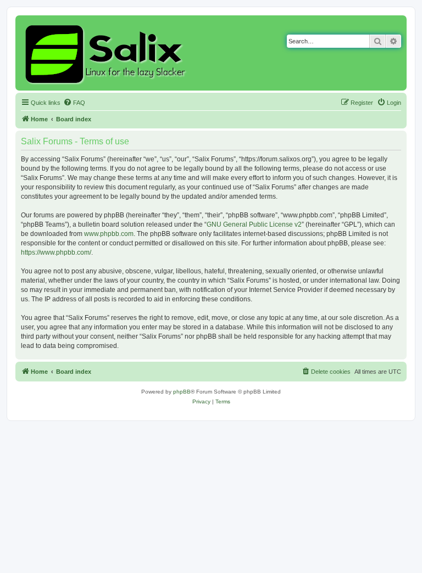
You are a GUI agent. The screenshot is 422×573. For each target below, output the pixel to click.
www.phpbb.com (109, 234)
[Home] (107, 53)
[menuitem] (74, 102)
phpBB (182, 392)
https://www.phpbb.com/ (56, 252)
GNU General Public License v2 (254, 224)
